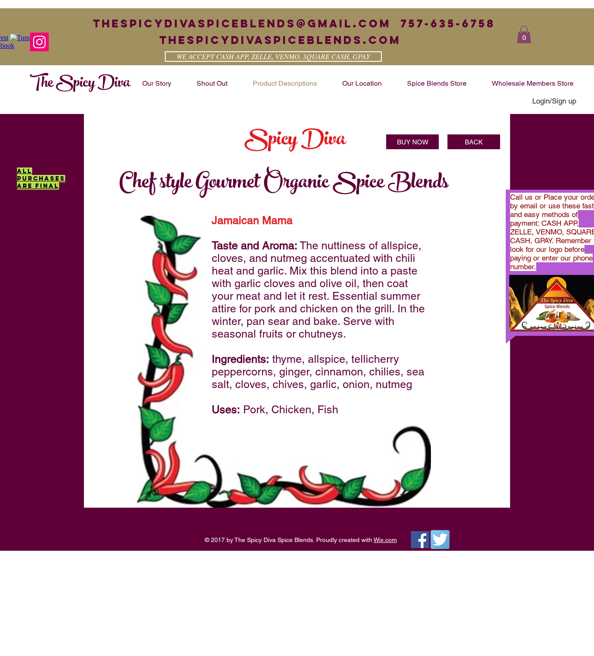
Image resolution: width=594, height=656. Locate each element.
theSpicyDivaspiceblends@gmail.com (242, 23)
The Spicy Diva (80, 84)
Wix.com (385, 539)
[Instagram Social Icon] (39, 42)
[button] (524, 35)
